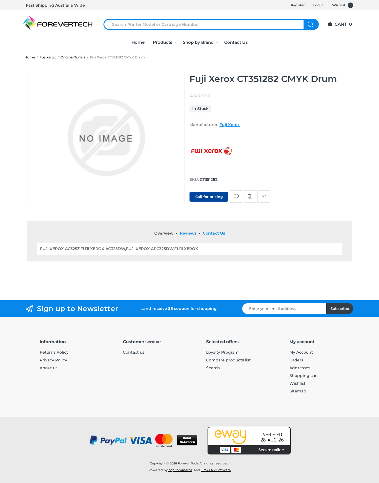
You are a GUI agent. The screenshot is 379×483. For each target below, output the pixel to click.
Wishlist (297, 383)
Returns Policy (54, 352)
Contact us (133, 352)
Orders (296, 360)
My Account (301, 352)
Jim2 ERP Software (216, 470)
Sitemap (297, 391)
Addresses (299, 367)
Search (311, 24)
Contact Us (214, 233)
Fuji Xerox (229, 124)
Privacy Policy (53, 360)
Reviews (188, 233)
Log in (318, 5)
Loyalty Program (222, 352)
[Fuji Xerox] (212, 168)
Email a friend (263, 196)
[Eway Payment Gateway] (249, 440)
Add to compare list (250, 196)
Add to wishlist (236, 196)
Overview (163, 233)
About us (48, 367)
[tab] (163, 233)
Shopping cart (303, 375)
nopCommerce (180, 470)
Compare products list (228, 360)
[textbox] (206, 24)
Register (298, 5)
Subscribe (339, 308)
